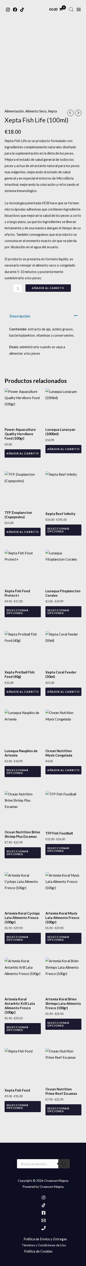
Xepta (52, 111)
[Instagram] (8, 9)
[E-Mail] (43, 1220)
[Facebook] (15, 9)
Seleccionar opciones (58, 530)
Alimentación (14, 111)
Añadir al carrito (48, 288)
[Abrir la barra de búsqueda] (71, 9)
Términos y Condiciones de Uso (44, 1245)
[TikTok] (22, 9)
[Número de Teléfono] (43, 1228)
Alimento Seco (36, 111)
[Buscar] (64, 1163)
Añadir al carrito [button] (22, 453)
